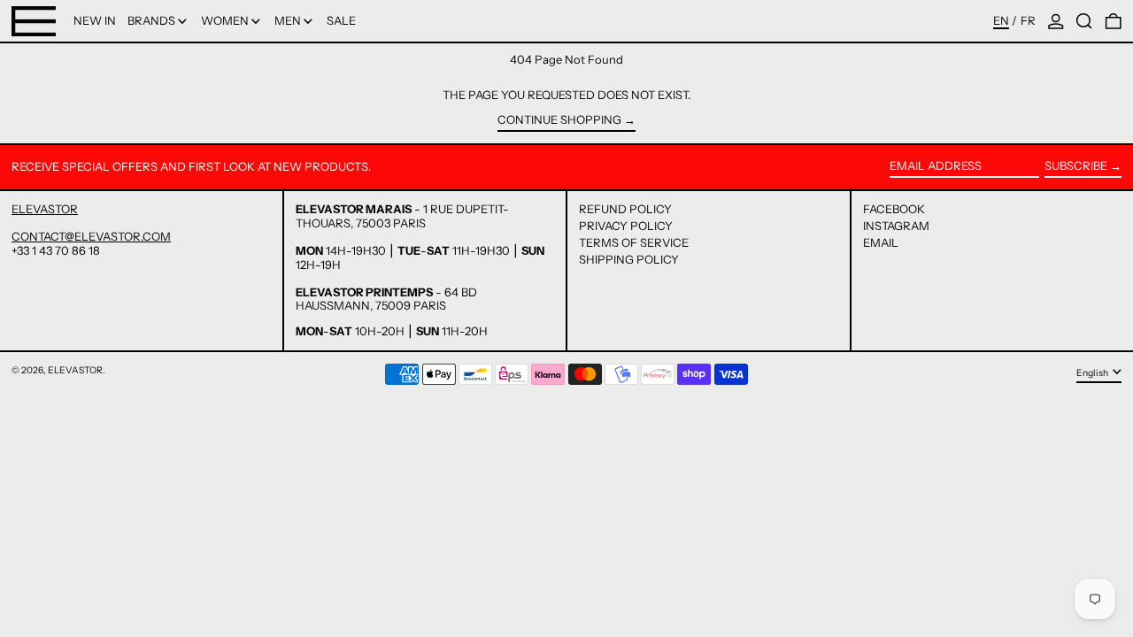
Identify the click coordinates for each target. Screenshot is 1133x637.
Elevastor (75, 370)
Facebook (894, 209)
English (1093, 373)
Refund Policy (625, 209)
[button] (1084, 21)
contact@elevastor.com (91, 236)
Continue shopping (559, 120)
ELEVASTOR (45, 209)
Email (880, 242)
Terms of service (634, 242)
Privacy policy (626, 226)
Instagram (896, 226)
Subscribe (1075, 165)
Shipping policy (629, 259)
